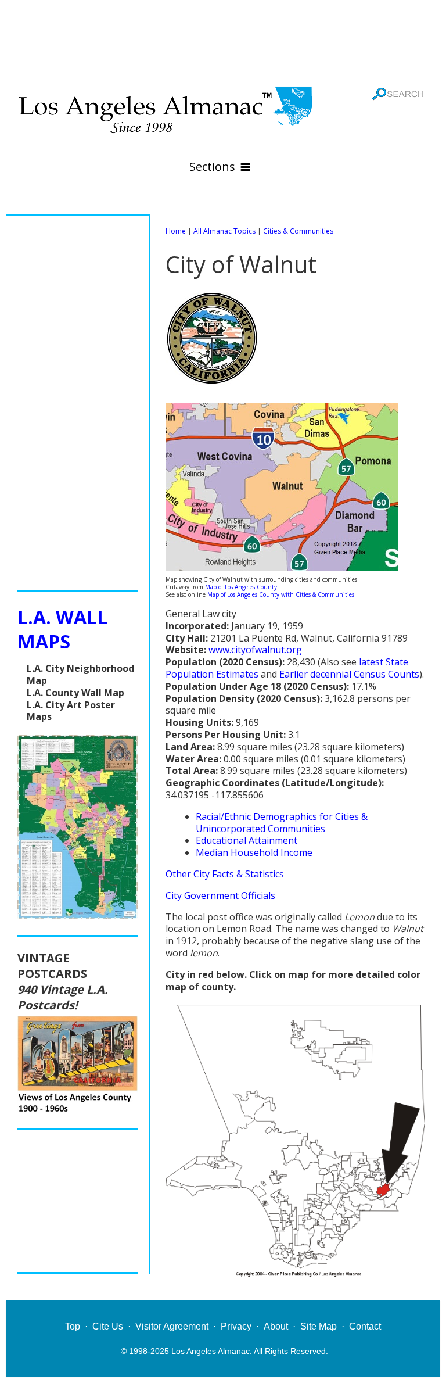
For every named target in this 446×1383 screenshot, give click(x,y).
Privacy (236, 1326)
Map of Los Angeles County (241, 587)
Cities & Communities (298, 231)
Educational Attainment (246, 840)
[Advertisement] (223, 41)
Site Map (318, 1326)
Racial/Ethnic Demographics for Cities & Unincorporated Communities (282, 822)
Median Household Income (254, 852)
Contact (365, 1326)
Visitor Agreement (171, 1326)
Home (176, 231)
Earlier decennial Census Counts (349, 674)
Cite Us (107, 1326)
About (276, 1326)
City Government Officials (220, 895)
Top (72, 1326)
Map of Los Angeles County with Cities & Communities (280, 594)
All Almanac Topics (224, 231)
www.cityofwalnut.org (255, 649)
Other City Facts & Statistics (225, 874)
